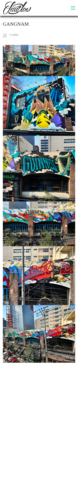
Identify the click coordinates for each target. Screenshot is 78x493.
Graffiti (13, 34)
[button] (73, 8)
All (5, 34)
